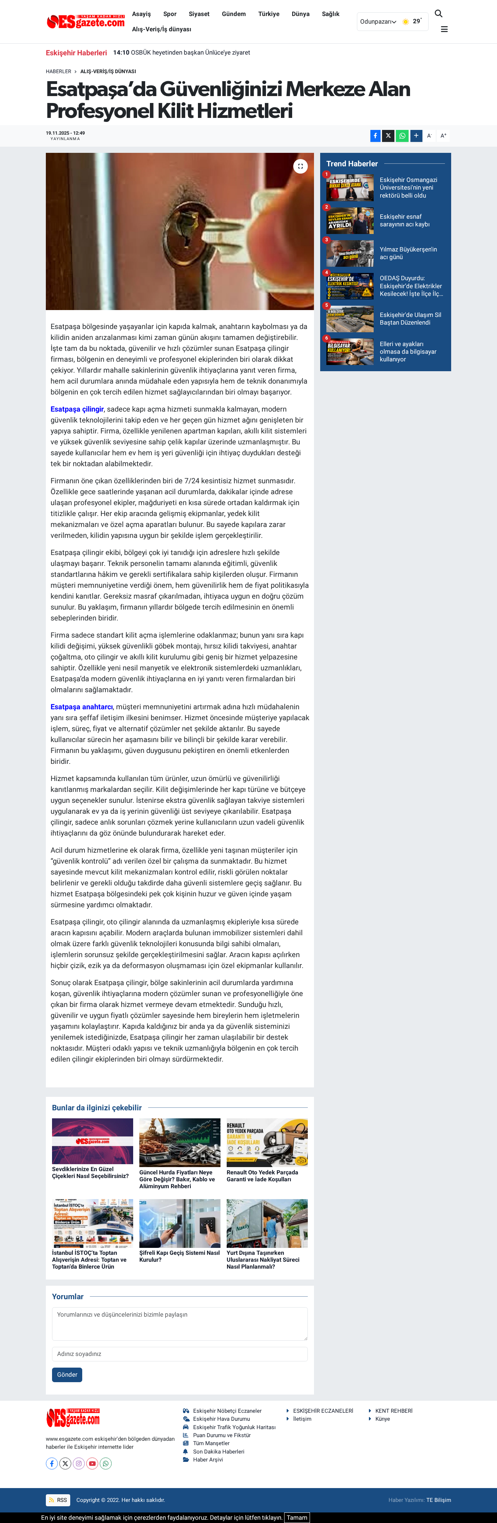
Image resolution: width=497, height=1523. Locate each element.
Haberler (58, 71)
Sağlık (330, 13)
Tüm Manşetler (211, 1443)
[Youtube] (92, 1463)
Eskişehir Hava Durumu (221, 1419)
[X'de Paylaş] (388, 136)
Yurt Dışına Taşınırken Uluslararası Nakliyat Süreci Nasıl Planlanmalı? (263, 1259)
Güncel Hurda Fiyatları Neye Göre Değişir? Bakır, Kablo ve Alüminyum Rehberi (177, 1179)
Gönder (67, 1374)
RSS (61, 1500)
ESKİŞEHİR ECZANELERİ (323, 1411)
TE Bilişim (438, 1500)
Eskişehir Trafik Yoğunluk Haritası (234, 1427)
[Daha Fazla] (416, 136)
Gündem (234, 13)
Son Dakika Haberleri (218, 1451)
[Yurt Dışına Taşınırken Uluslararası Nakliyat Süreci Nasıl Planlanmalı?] (267, 1222)
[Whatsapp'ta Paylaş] (402, 136)
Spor (169, 13)
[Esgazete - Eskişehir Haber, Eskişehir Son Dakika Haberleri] (86, 21)
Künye (382, 1419)
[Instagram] (79, 1463)
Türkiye (268, 13)
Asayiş (141, 13)
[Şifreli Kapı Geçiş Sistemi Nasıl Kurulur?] (179, 1222)
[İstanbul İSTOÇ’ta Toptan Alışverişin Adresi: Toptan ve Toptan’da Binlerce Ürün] (92, 1222)
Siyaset (199, 13)
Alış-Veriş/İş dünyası (161, 29)
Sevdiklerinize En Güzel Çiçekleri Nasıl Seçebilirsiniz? (90, 1172)
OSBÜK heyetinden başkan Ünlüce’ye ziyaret (181, 52)
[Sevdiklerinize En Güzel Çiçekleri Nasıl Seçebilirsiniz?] (92, 1141)
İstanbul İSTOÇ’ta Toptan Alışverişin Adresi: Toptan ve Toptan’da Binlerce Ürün (89, 1259)
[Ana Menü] (441, 29)
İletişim (302, 1419)
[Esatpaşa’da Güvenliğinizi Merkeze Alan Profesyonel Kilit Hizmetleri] (180, 231)
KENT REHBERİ (394, 1411)
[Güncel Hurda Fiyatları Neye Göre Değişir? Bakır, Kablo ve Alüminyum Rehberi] (179, 1142)
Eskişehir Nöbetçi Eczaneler (227, 1411)
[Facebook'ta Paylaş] (375, 136)
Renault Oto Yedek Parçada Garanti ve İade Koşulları (262, 1176)
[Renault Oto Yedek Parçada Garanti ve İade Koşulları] (267, 1142)
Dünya (301, 13)
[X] (65, 1463)
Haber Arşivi (208, 1459)
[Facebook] (52, 1463)
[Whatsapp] (106, 1463)
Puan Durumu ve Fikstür (222, 1435)
